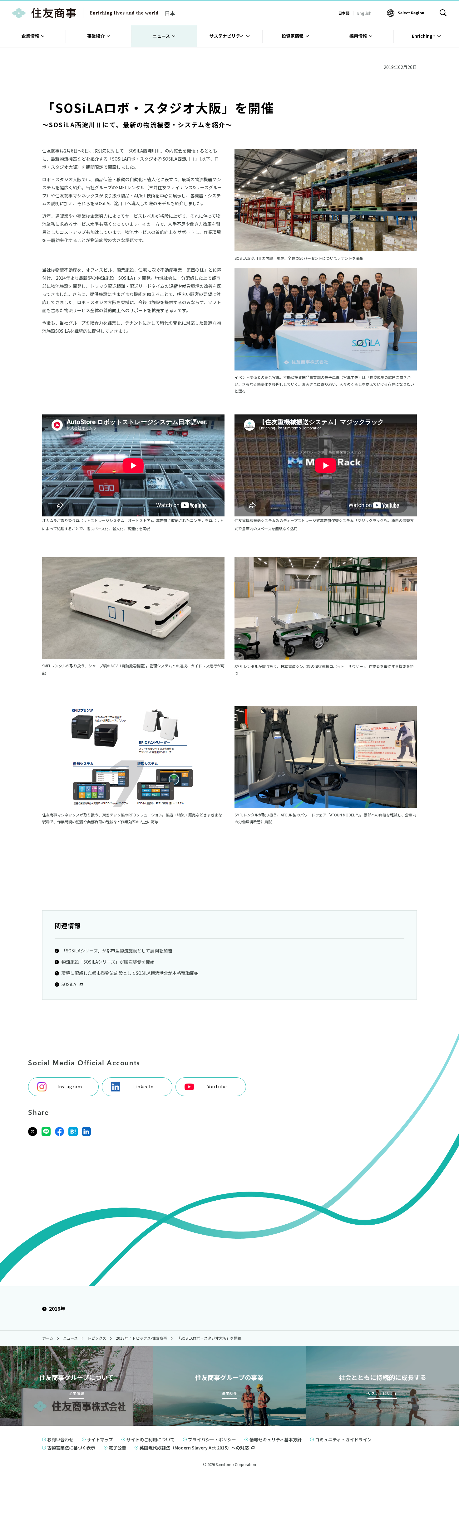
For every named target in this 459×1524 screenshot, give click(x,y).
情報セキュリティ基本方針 (275, 1439)
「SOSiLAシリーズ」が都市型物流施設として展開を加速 (117, 950)
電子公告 (117, 1447)
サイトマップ (100, 1439)
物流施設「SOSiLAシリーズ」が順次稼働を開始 (108, 962)
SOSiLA (69, 984)
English (364, 13)
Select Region (411, 12)
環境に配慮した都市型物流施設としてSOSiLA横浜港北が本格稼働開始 (130, 973)
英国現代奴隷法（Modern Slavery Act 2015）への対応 (194, 1447)
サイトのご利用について (150, 1439)
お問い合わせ (60, 1439)
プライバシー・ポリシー (212, 1439)
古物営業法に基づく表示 (71, 1447)
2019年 (57, 1308)
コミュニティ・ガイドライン (343, 1439)
